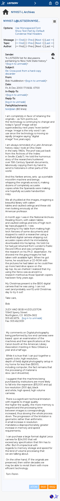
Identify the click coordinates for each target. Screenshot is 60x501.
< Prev (29, 39)
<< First (20, 39)
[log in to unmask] (17, 63)
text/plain (10, 109)
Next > (39, 39)
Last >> (49, 39)
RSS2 (52, 486)
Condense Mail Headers (28, 33)
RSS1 (43, 486)
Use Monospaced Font (28, 28)
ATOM (33, 486)
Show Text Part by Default (29, 31)
